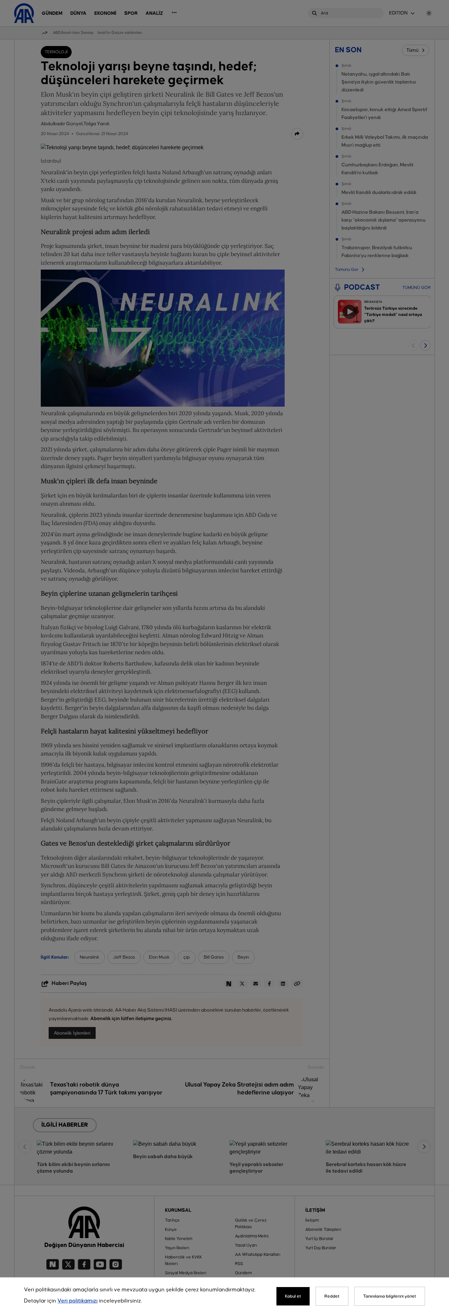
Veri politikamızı (78, 1301)
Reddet (332, 1296)
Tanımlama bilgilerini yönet (389, 1296)
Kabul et (293, 1296)
